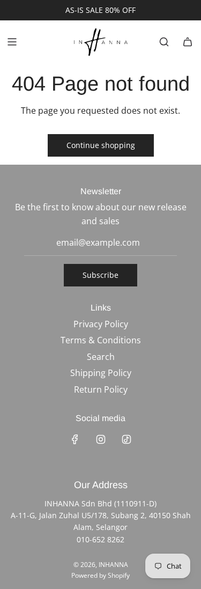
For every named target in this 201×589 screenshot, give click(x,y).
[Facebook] (75, 439)
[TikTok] (126, 439)
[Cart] (187, 42)
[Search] (164, 42)
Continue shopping (100, 145)
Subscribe (100, 275)
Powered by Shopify (100, 575)
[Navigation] (12, 42)
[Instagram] (101, 439)
